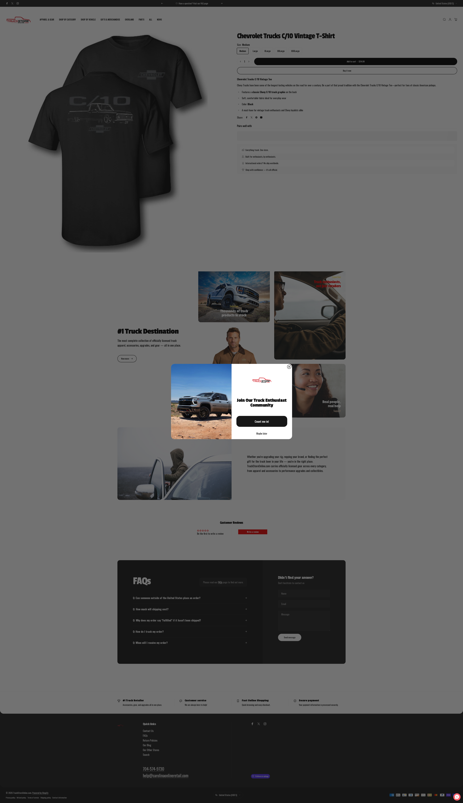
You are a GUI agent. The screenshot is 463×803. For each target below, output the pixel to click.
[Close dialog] (289, 367)
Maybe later (261, 433)
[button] (457, 797)
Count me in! (262, 421)
